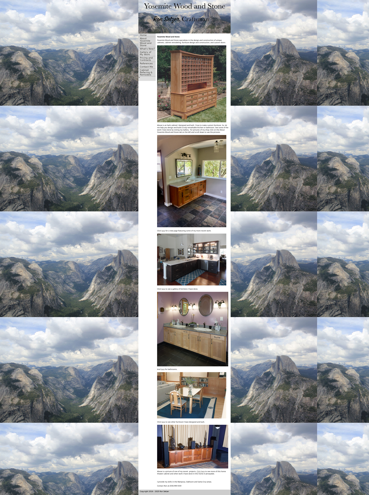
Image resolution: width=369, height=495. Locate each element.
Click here (201, 471)
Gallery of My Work (145, 53)
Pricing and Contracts (146, 58)
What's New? (147, 48)
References (146, 63)
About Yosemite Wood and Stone (145, 42)
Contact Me (146, 66)
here (163, 231)
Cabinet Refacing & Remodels (146, 72)
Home (143, 35)
